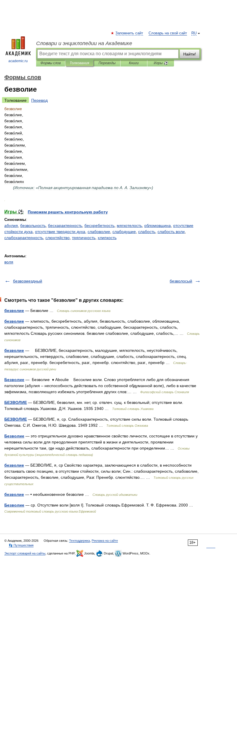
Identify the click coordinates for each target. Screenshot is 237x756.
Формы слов (50, 63)
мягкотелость (129, 225)
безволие (14, 310)
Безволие (14, 379)
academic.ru (18, 61)
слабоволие (99, 231)
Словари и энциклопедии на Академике (84, 43)
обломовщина (157, 225)
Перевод (39, 100)
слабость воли (171, 231)
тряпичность (83, 237)
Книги (134, 63)
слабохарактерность (23, 237)
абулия (11, 225)
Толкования (79, 63)
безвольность (33, 225)
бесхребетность (99, 225)
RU (194, 33)
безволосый (181, 281)
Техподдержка (79, 540)
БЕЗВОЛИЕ (15, 402)
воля (8, 262)
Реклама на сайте (105, 540)
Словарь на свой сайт (168, 33)
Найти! (189, 54)
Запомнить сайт (129, 33)
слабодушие (124, 231)
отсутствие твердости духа (60, 231)
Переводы (107, 63)
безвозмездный (27, 281)
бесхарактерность (65, 225)
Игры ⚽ (161, 63)
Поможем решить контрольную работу (68, 212)
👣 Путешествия (21, 545)
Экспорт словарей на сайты (24, 553)
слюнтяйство (57, 237)
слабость (146, 231)
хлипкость (107, 237)
